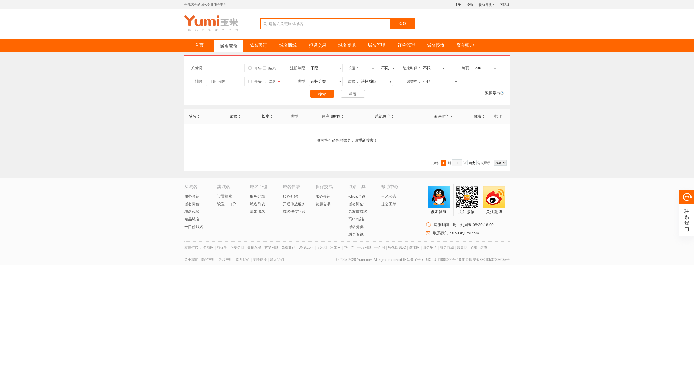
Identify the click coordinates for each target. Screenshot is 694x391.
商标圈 (222, 247)
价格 (478, 116)
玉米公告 (388, 196)
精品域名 (192, 219)
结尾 (272, 68)
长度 (266, 116)
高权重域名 (357, 211)
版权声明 (226, 260)
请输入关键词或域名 (286, 23)
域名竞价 (192, 204)
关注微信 (466, 212)
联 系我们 (686, 220)
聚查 (483, 247)
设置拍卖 (224, 196)
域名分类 (356, 227)
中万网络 (364, 247)
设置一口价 (226, 204)
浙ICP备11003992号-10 (443, 260)
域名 (193, 116)
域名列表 (257, 204)
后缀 (234, 116)
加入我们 (277, 260)
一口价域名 (193, 227)
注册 (457, 5)
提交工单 (388, 204)
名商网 (208, 247)
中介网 (379, 247)
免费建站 (288, 247)
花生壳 (349, 247)
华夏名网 (237, 247)
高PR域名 (356, 219)
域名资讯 (356, 234)
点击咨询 (439, 212)
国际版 (505, 5)
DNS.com (306, 247)
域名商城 (447, 247)
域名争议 (430, 247)
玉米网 (211, 23)
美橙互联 (254, 247)
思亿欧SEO (397, 247)
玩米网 (322, 247)
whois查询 (357, 196)
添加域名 (257, 211)
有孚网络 (271, 247)
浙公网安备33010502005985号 (486, 260)
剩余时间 (442, 116)
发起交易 (323, 204)
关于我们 (191, 260)
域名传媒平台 (294, 211)
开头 (258, 68)
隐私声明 (209, 260)
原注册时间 (332, 116)
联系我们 (243, 260)
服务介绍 (192, 196)
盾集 (473, 247)
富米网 (335, 247)
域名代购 (192, 211)
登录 (470, 5)
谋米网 (414, 247)
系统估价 (383, 116)
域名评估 (356, 204)
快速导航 (486, 5)
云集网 (462, 247)
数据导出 (492, 93)
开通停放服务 (294, 204)
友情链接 (260, 260)
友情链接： (193, 247)
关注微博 (494, 212)
